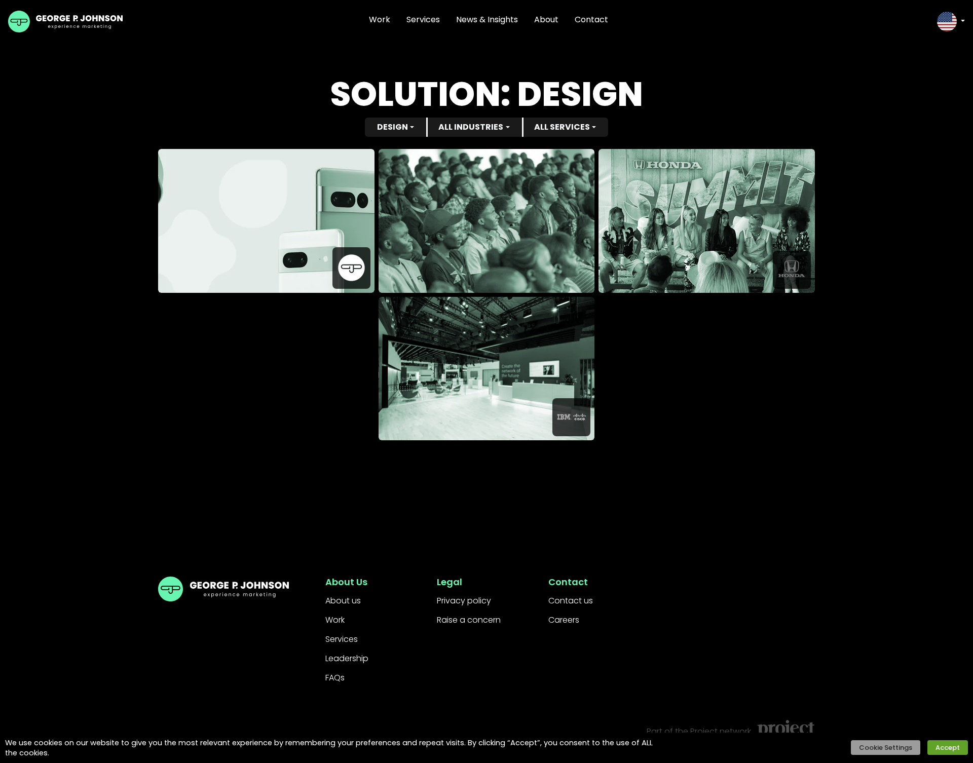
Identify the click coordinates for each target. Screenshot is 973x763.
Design (392, 127)
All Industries (470, 127)
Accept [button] (947, 747)
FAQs (335, 677)
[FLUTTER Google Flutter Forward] (487, 221)
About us (343, 600)
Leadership (346, 658)
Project (704, 731)
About (546, 19)
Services (423, 19)
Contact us (570, 600)
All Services (562, 127)
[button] (951, 21)
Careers (563, 620)
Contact (591, 19)
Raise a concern (469, 620)
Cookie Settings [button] (885, 747)
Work (379, 19)
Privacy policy (464, 600)
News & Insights (487, 19)
